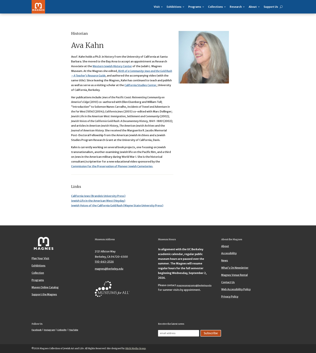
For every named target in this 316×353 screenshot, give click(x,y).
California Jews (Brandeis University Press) (98, 196)
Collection (38, 272)
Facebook (37, 329)
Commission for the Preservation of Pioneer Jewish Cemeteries (112, 166)
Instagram (49, 329)
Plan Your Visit (40, 258)
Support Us (271, 6)
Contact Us (228, 282)
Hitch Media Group (135, 348)
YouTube (73, 329)
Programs (194, 6)
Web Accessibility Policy (236, 289)
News (224, 260)
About (253, 6)
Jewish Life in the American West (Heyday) (98, 200)
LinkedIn (61, 329)
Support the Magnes (44, 294)
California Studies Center (140, 85)
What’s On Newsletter (235, 267)
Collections (215, 6)
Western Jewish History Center (112, 66)
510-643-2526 (104, 261)
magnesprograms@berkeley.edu (194, 285)
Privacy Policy (229, 296)
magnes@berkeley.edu (109, 269)
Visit (157, 6)
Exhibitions (174, 6)
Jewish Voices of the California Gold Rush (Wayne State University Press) (117, 205)
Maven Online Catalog (45, 287)
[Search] (281, 7)
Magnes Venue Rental (234, 275)
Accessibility (229, 253)
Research (236, 6)
